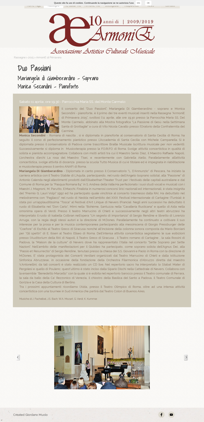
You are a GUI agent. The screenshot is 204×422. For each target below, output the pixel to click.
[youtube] (171, 415)
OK (148, 3)
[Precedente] (18, 357)
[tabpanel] (103, 76)
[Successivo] (186, 357)
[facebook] (161, 415)
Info (138, 3)
